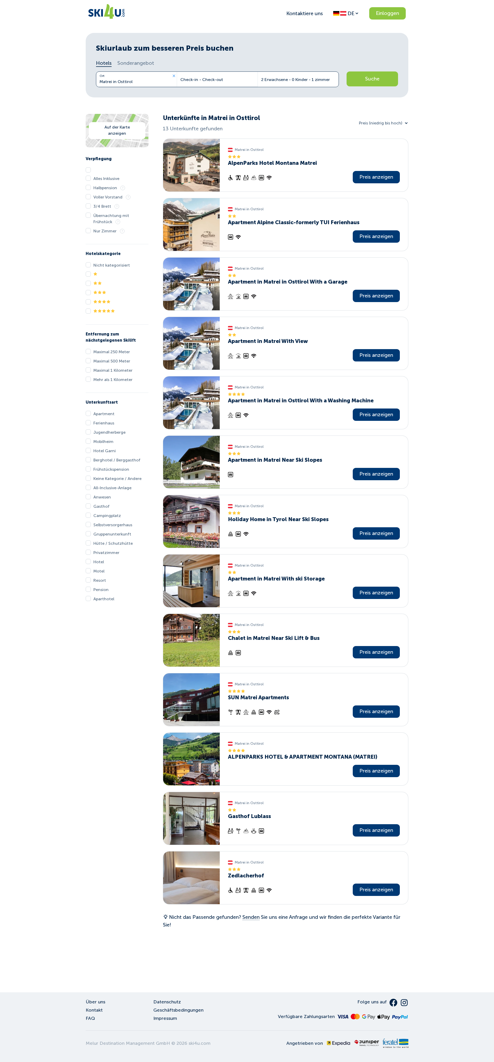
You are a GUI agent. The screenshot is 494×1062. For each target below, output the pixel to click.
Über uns (95, 1001)
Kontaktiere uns (304, 13)
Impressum (165, 1018)
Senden (251, 917)
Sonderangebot (135, 63)
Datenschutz (167, 1001)
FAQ (90, 1018)
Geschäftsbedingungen (178, 1010)
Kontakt (94, 1010)
